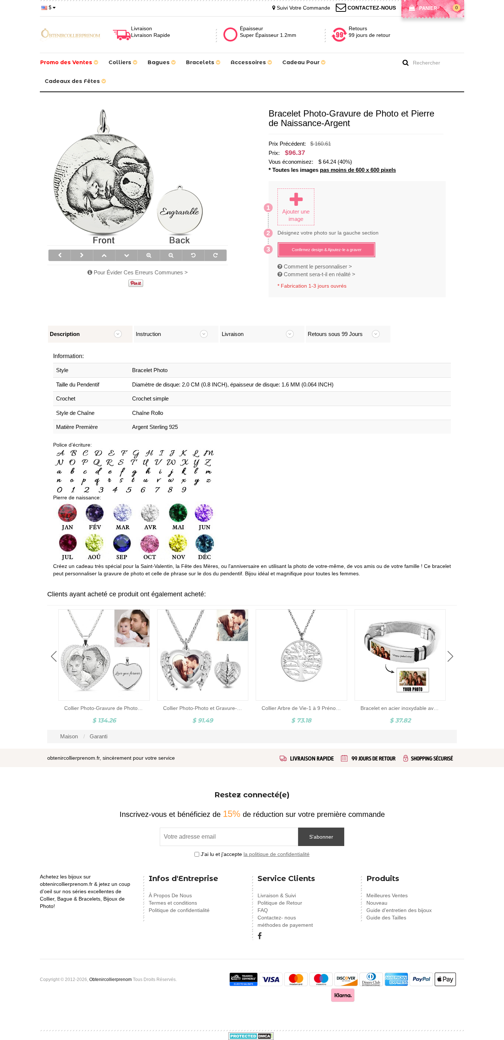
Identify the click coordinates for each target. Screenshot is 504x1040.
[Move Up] (104, 255)
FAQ (263, 910)
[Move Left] (59, 255)
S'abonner (321, 837)
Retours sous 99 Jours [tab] (335, 334)
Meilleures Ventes (387, 895)
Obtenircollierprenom (110, 979)
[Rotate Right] (215, 255)
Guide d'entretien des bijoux (399, 910)
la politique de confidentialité (277, 854)
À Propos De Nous (170, 895)
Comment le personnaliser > (317, 266)
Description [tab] (65, 334)
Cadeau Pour (301, 62)
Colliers (120, 62)
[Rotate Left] (193, 255)
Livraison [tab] (233, 334)
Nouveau (376, 903)
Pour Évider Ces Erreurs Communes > (140, 272)
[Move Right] (81, 255)
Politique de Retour (280, 903)
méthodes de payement (285, 925)
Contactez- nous (277, 918)
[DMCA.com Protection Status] (251, 1036)
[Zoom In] (148, 255)
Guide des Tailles (386, 918)
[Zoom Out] (171, 255)
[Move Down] (126, 255)
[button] (53, 656)
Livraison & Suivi (277, 895)
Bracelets (201, 62)
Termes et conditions (173, 903)
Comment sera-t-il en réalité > (318, 274)
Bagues (159, 62)
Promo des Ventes (67, 62)
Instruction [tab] (148, 334)
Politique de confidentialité (179, 910)
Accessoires (249, 62)
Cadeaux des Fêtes (73, 81)
